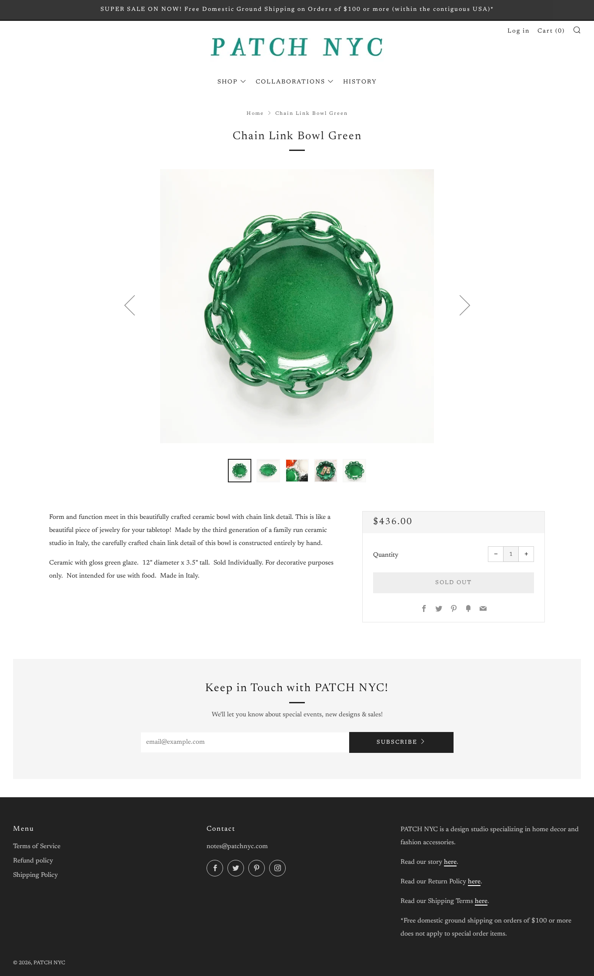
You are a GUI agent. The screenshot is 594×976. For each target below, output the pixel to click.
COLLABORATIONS (290, 82)
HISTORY (360, 82)
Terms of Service (36, 846)
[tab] (239, 470)
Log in (518, 31)
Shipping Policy (35, 875)
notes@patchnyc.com (237, 846)
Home (255, 113)
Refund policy (33, 861)
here (450, 862)
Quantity (385, 555)
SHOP (227, 82)
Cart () (551, 31)
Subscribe (397, 742)
